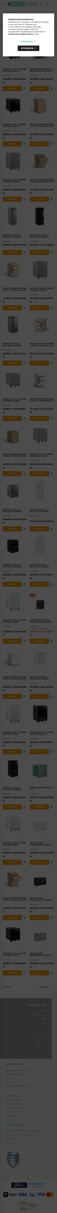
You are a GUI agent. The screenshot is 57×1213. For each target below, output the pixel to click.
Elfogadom (27, 48)
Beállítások (27, 41)
